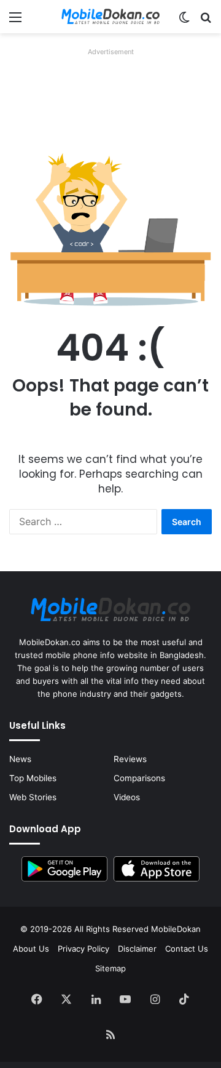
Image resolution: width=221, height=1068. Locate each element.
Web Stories (32, 797)
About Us (31, 949)
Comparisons (139, 778)
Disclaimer (137, 949)
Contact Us (186, 949)
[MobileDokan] (110, 17)
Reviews (130, 759)
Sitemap (110, 968)
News (20, 759)
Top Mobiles (32, 778)
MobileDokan (176, 929)
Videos (127, 797)
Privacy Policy (83, 949)
